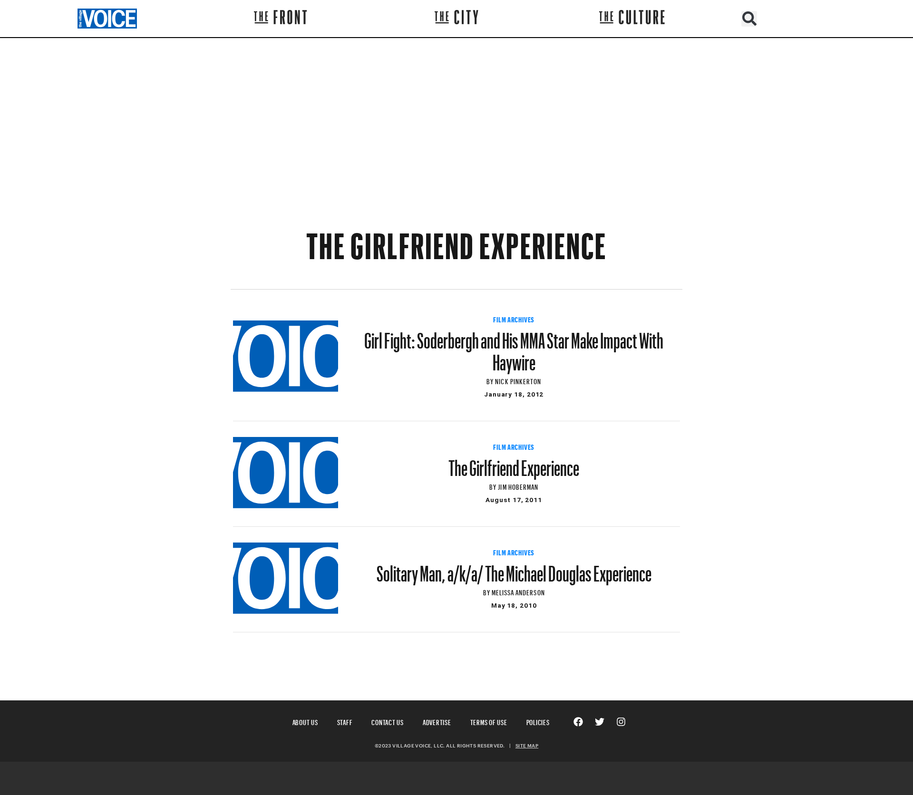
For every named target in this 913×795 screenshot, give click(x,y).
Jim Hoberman (518, 485)
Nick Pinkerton (518, 380)
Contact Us (387, 721)
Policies (538, 721)
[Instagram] (621, 721)
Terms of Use (488, 721)
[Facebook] (578, 721)
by (490, 380)
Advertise (437, 721)
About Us (305, 721)
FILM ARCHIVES (513, 318)
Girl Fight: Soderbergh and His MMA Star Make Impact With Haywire (513, 347)
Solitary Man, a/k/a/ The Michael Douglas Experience (514, 569)
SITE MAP (526, 745)
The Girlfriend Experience (513, 463)
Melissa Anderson (518, 591)
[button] (749, 19)
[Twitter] (599, 721)
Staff (345, 721)
